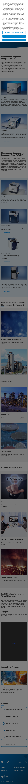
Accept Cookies (14, 39)
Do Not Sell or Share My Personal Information (14, 32)
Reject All (14, 36)
